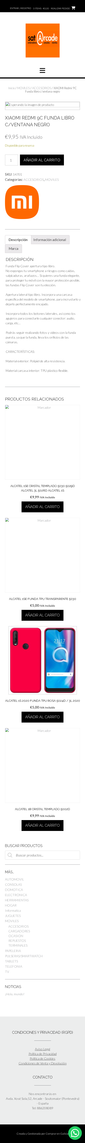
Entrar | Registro (20, 8)
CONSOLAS (13, 884)
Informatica (13, 910)
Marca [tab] (13, 248)
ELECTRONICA (16, 895)
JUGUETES (13, 916)
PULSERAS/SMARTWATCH (24, 956)
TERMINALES (17, 945)
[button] (75, 1133)
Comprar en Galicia (57, 1133)
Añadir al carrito (42, 160)
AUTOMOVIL (14, 879)
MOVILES (23, 88)
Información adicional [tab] (49, 240)
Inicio (11, 88)
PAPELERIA (13, 951)
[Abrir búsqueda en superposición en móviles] (42, 855)
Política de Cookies (42, 1058)
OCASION (15, 936)
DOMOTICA (14, 890)
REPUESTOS (17, 941)
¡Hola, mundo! (14, 994)
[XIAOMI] (22, 202)
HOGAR (11, 905)
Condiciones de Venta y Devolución (43, 1063)
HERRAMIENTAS (17, 900)
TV (7, 972)
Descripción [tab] (18, 240)
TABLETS (11, 961)
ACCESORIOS (41, 88)
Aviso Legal (42, 1049)
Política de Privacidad (43, 1054)
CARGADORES (19, 931)
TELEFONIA (13, 966)
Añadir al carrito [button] (42, 507)
